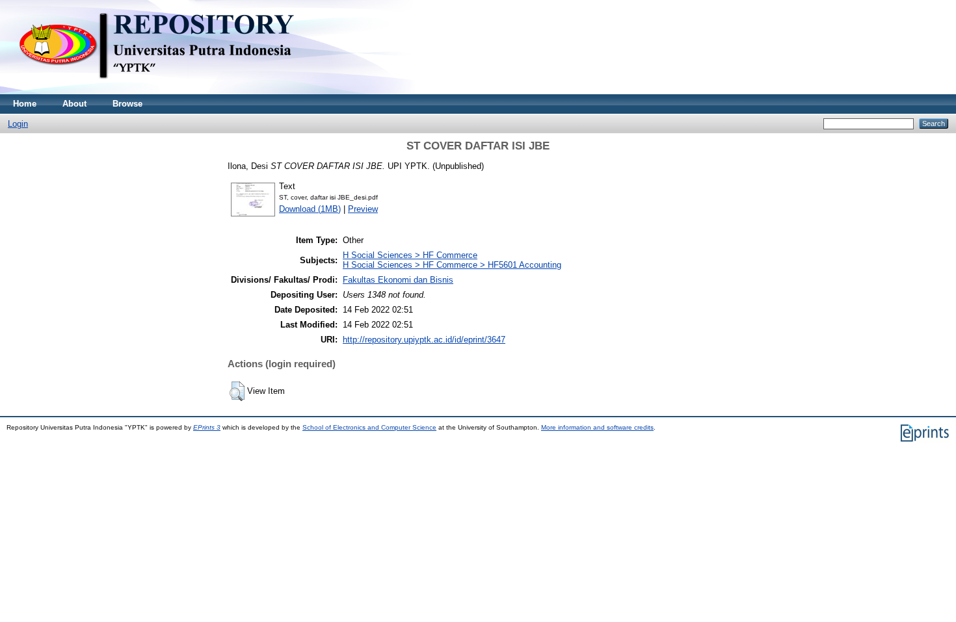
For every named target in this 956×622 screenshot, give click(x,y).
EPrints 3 (206, 427)
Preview (363, 209)
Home (24, 104)
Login (18, 124)
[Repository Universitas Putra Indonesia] (169, 91)
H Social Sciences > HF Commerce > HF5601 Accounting (452, 265)
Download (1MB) (310, 209)
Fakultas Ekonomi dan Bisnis (398, 280)
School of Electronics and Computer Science (369, 427)
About (74, 104)
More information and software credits (597, 427)
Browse (127, 104)
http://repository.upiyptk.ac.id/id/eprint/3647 (424, 339)
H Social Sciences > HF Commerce (410, 255)
